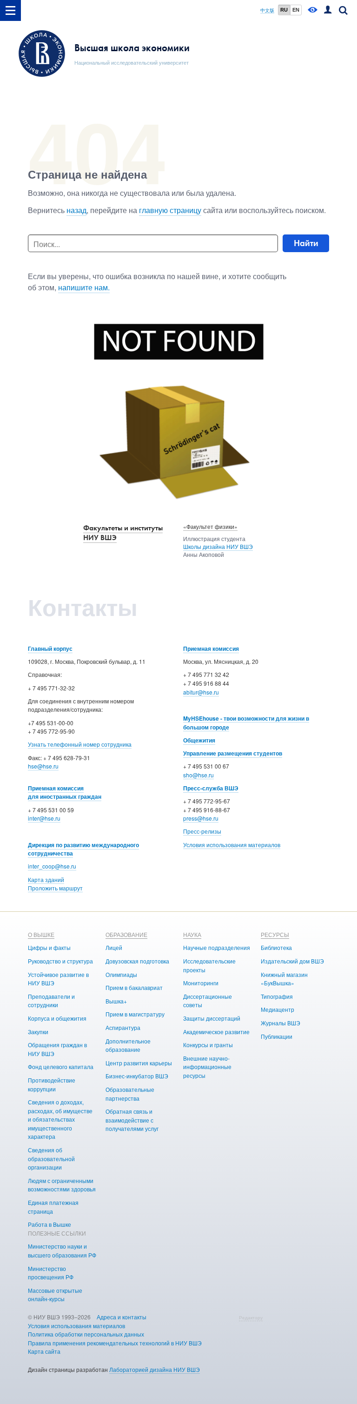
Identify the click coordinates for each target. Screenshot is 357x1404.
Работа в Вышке (49, 1224)
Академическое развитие (216, 1032)
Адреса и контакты (121, 1317)
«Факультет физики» (210, 526)
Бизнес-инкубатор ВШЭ (137, 1076)
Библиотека (276, 947)
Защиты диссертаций (211, 1018)
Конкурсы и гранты (208, 1045)
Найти (306, 243)
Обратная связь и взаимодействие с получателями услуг (132, 1119)
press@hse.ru (200, 818)
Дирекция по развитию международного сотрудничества (83, 849)
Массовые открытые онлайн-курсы (55, 1294)
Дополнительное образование (128, 1045)
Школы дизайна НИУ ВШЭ (218, 546)
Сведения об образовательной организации (51, 1158)
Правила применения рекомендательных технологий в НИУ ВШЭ (115, 1343)
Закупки (38, 1032)
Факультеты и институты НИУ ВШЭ (123, 532)
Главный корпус (50, 648)
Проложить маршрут (55, 888)
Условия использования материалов (231, 845)
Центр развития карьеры (139, 1063)
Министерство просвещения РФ (50, 1272)
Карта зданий (46, 879)
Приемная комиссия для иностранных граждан (64, 792)
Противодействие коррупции (51, 1084)
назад (76, 210)
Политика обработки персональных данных (86, 1334)
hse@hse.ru (43, 766)
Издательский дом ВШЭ (292, 961)
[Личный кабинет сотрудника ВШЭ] (328, 10)
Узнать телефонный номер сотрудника (80, 744)
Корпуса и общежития (57, 1018)
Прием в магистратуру (135, 1014)
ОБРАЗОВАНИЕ (126, 934)
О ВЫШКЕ (41, 934)
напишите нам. (84, 287)
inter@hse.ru (44, 818)
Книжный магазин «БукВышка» (284, 978)
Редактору (251, 1317)
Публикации (276, 1036)
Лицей (114, 947)
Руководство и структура (60, 961)
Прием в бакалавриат (134, 987)
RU (284, 10)
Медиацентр (277, 1009)
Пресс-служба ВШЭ (210, 788)
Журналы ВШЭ (280, 1023)
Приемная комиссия (211, 648)
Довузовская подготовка (137, 961)
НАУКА (192, 934)
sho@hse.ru (198, 775)
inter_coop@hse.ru (52, 866)
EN (295, 10)
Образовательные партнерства (130, 1093)
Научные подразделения (216, 947)
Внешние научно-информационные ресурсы (207, 1066)
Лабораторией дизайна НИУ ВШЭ (154, 1369)
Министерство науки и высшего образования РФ (62, 1250)
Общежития (199, 740)
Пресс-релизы (202, 831)
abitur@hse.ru (201, 692)
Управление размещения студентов (232, 753)
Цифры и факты (49, 947)
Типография (277, 996)
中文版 (267, 10)
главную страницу (170, 210)
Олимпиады (121, 974)
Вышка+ (116, 1001)
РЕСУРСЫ (275, 934)
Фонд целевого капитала (60, 1066)
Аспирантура (123, 1027)
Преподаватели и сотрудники (51, 1000)
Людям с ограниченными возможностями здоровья (62, 1185)
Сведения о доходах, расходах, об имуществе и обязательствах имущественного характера (60, 1119)
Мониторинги (200, 983)
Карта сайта (44, 1351)
